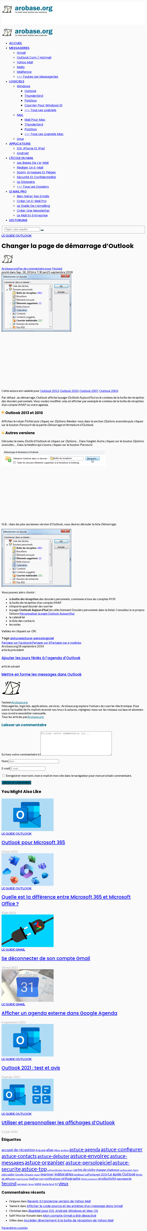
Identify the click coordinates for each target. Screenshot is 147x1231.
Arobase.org (10, 268)
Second (9, 1183)
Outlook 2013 (49, 390)
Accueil (15, 43)
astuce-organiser (45, 1162)
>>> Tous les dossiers (33, 186)
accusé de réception (18, 1149)
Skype (31, 1184)
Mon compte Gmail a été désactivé (69, 1215)
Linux (20, 139)
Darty (135, 1170)
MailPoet (33, 1178)
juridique (79, 1174)
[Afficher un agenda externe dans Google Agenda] (28, 1000)
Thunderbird (33, 96)
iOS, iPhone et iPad (31, 148)
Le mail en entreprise (32, 215)
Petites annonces (89, 1179)
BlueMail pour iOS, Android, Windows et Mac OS (63, 1211)
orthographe (70, 1178)
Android (23, 153)
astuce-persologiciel (37, 638)
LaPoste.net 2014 (96, 1174)
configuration (126, 1170)
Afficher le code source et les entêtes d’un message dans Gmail (75, 1206)
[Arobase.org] (27, 13)
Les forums (18, 220)
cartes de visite (84, 1170)
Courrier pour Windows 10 (43, 105)
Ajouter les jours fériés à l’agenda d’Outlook (41, 658)
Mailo (21, 67)
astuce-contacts (19, 1156)
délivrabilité (8, 1174)
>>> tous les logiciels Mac (44, 134)
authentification (55, 1170)
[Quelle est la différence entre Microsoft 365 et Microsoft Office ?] (28, 884)
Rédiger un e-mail (30, 167)
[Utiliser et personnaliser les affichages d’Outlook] (28, 1110)
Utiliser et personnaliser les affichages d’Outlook (58, 1122)
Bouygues (68, 1170)
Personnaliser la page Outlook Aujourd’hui (47, 613)
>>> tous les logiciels (40, 110)
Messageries (19, 48)
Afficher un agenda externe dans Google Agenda (59, 1013)
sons (37, 1184)
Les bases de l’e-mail (33, 163)
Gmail (21, 53)
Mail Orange (22, 1179)
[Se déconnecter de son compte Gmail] (28, 946)
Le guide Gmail (13, 949)
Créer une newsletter (33, 210)
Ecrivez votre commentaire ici (21, 754)
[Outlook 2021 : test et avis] (28, 1055)
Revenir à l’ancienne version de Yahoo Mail (59, 1201)
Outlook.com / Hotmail (34, 57)
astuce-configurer (122, 1149)
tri (56, 1184)
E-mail (6, 768)
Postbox (30, 100)
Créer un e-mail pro (32, 201)
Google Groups (24, 1174)
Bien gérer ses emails (33, 196)
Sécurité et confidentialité (36, 177)
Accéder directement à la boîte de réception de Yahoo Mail (69, 1220)
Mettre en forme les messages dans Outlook (42, 674)
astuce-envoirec (89, 1155)
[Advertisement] (32, 19)
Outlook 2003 (108, 390)
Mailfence (24, 72)
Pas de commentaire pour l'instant (40, 268)
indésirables (63, 1174)
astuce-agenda (84, 1149)
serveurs (22, 1184)
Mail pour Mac (34, 119)
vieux (63, 1183)
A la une (41, 1150)
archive (65, 1150)
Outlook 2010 (69, 390)
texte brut (48, 1184)
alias (50, 1150)
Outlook (30, 91)
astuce (15, 638)
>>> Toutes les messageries (37, 76)
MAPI (41, 1179)
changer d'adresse (107, 1169)
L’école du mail (21, 158)
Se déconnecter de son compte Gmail (46, 958)
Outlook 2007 (89, 390)
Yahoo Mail (25, 62)
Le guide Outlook (17, 235)
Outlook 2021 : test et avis (31, 1068)
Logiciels (16, 81)
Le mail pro (18, 191)
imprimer (47, 1174)
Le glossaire (26, 182)
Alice (57, 1150)
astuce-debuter (53, 1156)
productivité (107, 1178)
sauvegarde (124, 1178)
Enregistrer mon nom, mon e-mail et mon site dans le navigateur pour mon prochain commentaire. (69, 775)
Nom (5, 761)
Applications (20, 143)
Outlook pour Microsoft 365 (33, 842)
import (37, 1174)
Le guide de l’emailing (33, 206)
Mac (20, 115)
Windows (23, 86)
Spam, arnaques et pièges (36, 172)
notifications (52, 1178)
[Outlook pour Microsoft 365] (28, 830)
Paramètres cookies (15, 1227)
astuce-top (34, 1169)
